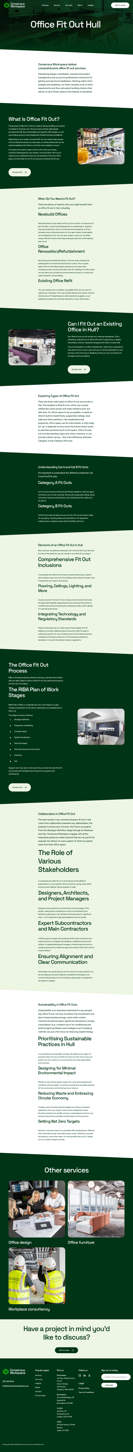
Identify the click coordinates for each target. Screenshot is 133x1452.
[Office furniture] (96, 1209)
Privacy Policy (84, 1388)
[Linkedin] (85, 1375)
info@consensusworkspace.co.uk (15, 1386)
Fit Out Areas (40, 1395)
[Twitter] (89, 1375)
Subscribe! (109, 1385)
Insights (91, 5)
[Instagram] (80, 1375)
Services (45, 5)
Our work (68, 5)
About (80, 5)
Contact (38, 1391)
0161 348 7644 (8, 1381)
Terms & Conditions (86, 1392)
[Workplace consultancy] (37, 1275)
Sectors (57, 5)
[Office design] (37, 1209)
